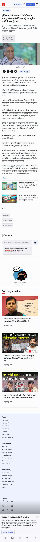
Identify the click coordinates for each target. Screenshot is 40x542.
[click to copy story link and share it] (15, 71)
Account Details (7, 449)
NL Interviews (6, 478)
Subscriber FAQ (7, 452)
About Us (5, 420)
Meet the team (6, 426)
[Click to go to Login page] (37, 4)
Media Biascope (7, 475)
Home (5, 539)
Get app (18, 4)
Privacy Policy (6, 434)
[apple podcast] (12, 506)
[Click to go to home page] (3, 4)
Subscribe (30, 4)
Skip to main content (10, 12)
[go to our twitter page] (7, 501)
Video (12, 539)
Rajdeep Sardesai (7, 225)
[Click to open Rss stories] (7, 506)
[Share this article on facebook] (4, 71)
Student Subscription (9, 461)
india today (6, 215)
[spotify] (12, 510)
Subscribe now (8, 532)
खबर (12, 165)
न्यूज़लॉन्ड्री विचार (6, 423)
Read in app (24, 71)
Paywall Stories (7, 455)
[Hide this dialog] (37, 517)
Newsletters (6, 464)
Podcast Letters (7, 458)
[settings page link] (24, 4)
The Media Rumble (8, 481)
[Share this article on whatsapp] (11, 71)
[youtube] (12, 501)
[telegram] (3, 510)
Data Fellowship (7, 484)
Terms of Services (7, 437)
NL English (5, 473)
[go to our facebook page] (3, 501)
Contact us (5, 429)
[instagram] (3, 506)
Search (27, 540)
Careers (4, 431)
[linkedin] (7, 510)
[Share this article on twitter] (8, 71)
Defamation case (7, 220)
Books (4, 487)
